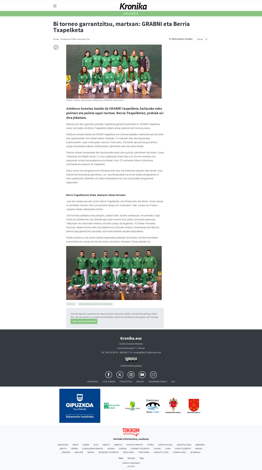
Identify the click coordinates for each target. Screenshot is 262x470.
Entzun (200, 39)
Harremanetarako (157, 382)
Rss (173, 382)
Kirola (71, 304)
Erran (74, 449)
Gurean (131, 458)
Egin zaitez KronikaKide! (84, 321)
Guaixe (157, 449)
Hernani (107, 304)
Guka (168, 449)
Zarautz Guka (161, 452)
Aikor (75, 445)
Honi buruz (92, 382)
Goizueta (98, 304)
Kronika (66, 452)
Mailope (79, 452)
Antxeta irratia (134, 445)
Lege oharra (109, 382)
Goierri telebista (140, 449)
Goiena (122, 449)
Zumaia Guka (179, 452)
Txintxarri (143, 452)
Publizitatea (126, 382)
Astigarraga (86, 304)
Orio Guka (128, 452)
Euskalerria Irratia (92, 449)
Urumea (131, 13)
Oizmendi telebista (109, 452)
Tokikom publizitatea (131, 463)
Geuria (111, 449)
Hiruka (198, 449)
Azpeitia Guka (165, 445)
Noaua (90, 452)
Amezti (106, 445)
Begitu (63, 449)
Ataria (150, 445)
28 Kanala (195, 452)
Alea (95, 445)
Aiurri (86, 445)
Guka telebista (183, 449)
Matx (121, 458)
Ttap (141, 458)
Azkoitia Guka (184, 445)
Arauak (140, 382)
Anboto (118, 445)
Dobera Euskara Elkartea (131, 344)
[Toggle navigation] (55, 6)
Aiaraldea (63, 445)
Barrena (200, 445)
